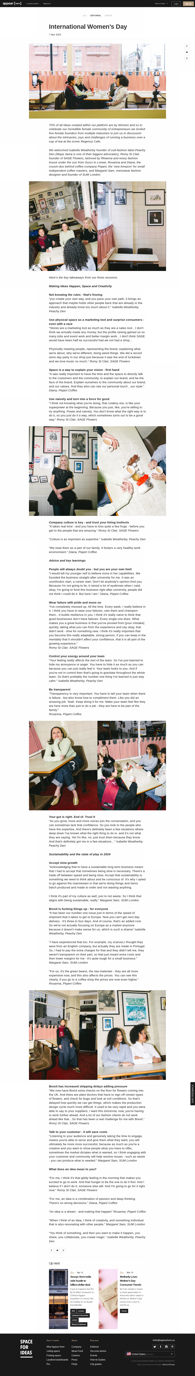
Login (176, 4)
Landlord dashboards (57, 1359)
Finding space (54, 1355)
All (85, 15)
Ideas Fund (77, 1351)
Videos (108, 15)
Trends (124, 1311)
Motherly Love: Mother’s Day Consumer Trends (130, 1280)
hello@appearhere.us (164, 1340)
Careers (76, 1355)
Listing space (53, 1351)
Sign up (188, 4)
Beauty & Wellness (79, 1324)
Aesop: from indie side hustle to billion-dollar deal (80, 1280)
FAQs (74, 1364)
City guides (96, 1364)
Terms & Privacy (168, 1365)
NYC (73, 1311)
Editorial (95, 15)
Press (74, 1359)
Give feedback (192, 1093)
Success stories (98, 1351)
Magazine (47, 3)
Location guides (32, 3)
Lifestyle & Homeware (80, 1315)
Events (93, 1355)
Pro (48, 1364)
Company (76, 1347)
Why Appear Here (56, 1347)
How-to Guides (97, 1359)
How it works (160, 3)
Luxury (74, 1320)
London (81, 1311)
